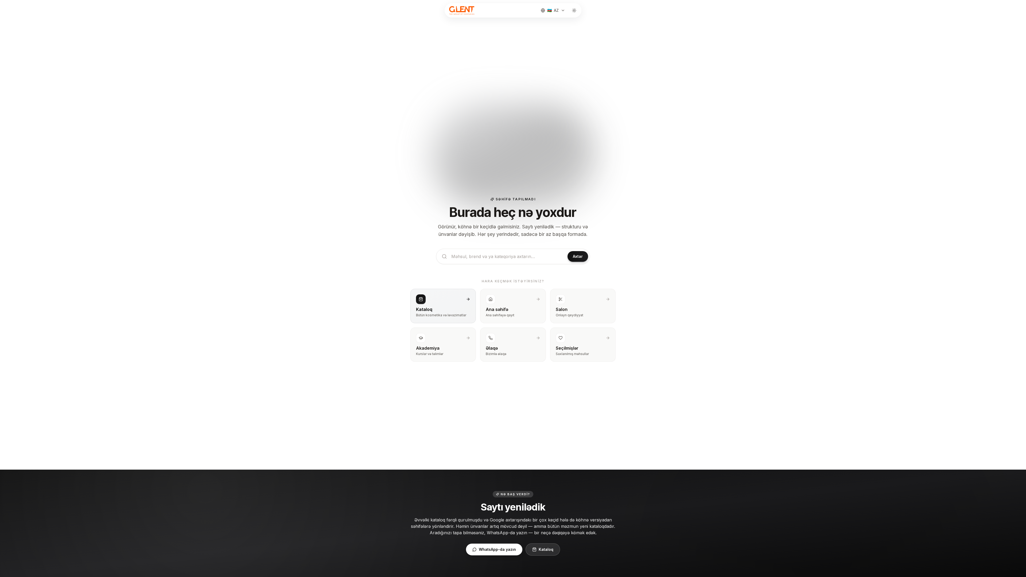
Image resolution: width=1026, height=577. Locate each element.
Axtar (578, 256)
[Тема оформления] (574, 10)
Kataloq (546, 549)
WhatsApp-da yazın (497, 549)
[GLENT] (461, 10)
